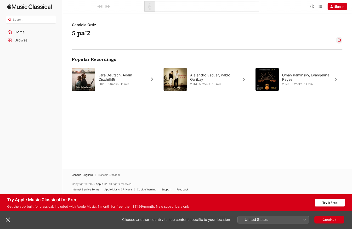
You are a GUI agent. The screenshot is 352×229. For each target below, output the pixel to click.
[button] (31, 32)
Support (166, 189)
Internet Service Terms (85, 189)
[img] (29, 6)
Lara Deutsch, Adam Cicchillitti (115, 77)
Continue (329, 220)
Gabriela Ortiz (84, 25)
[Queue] (320, 6)
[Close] (8, 220)
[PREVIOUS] (100, 6)
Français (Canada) (109, 175)
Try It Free (330, 203)
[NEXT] (108, 6)
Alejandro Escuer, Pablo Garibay (210, 77)
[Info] (312, 6)
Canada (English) (82, 175)
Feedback (182, 189)
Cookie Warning (146, 189)
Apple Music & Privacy (118, 189)
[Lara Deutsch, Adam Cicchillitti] (115, 79)
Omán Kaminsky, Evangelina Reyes (305, 77)
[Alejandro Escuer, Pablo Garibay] (207, 79)
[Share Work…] (339, 40)
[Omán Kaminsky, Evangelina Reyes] (298, 79)
